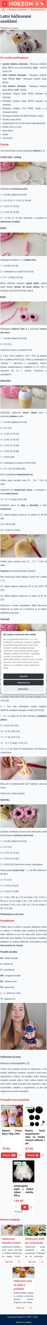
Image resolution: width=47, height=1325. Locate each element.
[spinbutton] (17, 1207)
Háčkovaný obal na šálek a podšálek (23, 1284)
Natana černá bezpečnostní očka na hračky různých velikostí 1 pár (35, 1137)
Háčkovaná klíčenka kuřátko (11, 1240)
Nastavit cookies (23, 1322)
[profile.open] (37, 4)
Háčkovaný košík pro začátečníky (35, 1240)
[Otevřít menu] (4, 4)
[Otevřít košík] (42, 4)
